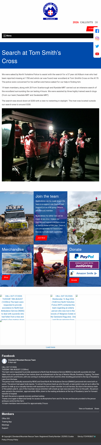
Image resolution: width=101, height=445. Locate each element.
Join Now (41, 238)
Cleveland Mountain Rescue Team (22, 360)
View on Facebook (86, 409)
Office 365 (6, 418)
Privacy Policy (13, 440)
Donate (74, 280)
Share (96, 409)
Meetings (5, 425)
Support (5, 428)
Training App (7, 422)
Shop (6, 277)
